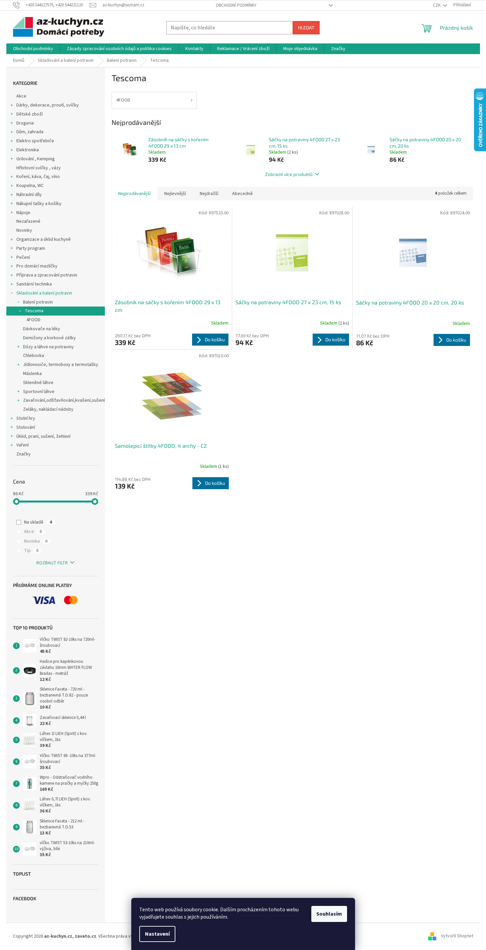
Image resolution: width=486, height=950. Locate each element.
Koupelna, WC (30, 185)
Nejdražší (209, 193)
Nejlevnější (175, 193)
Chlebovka (33, 355)
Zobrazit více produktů (289, 174)
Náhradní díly (29, 194)
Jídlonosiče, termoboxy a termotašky (60, 364)
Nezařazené (28, 221)
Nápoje (23, 212)
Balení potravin (38, 302)
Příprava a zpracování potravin (46, 275)
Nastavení (157, 934)
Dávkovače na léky (41, 329)
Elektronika (27, 150)
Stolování (25, 427)
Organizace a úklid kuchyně (43, 239)
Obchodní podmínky (236, 5)
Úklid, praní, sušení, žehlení (43, 436)
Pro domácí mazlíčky (36, 266)
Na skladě (38, 522)
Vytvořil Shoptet (457, 936)
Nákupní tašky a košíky (38, 203)
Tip (31, 550)
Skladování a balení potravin (44, 293)
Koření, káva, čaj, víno (38, 176)
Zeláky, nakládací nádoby (48, 409)
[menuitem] (33, 48)
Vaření (22, 445)
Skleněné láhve (38, 382)
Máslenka (32, 373)
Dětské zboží (29, 114)
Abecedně (242, 193)
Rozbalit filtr (52, 563)
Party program (30, 248)
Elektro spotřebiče (35, 141)
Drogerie (25, 123)
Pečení (23, 257)
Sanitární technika (34, 284)
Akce (21, 96)
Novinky (24, 230)
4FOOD (33, 320)
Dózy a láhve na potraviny (48, 347)
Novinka (35, 541)
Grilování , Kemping (35, 159)
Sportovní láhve (38, 391)
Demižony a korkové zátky (49, 338)
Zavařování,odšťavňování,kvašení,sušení (64, 400)
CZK (437, 5)
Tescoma (34, 311)
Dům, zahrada (29, 132)
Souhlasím (329, 914)
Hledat (306, 27)
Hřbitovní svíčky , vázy (38, 168)
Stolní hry (25, 418)
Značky (23, 454)
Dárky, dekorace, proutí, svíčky (47, 105)
